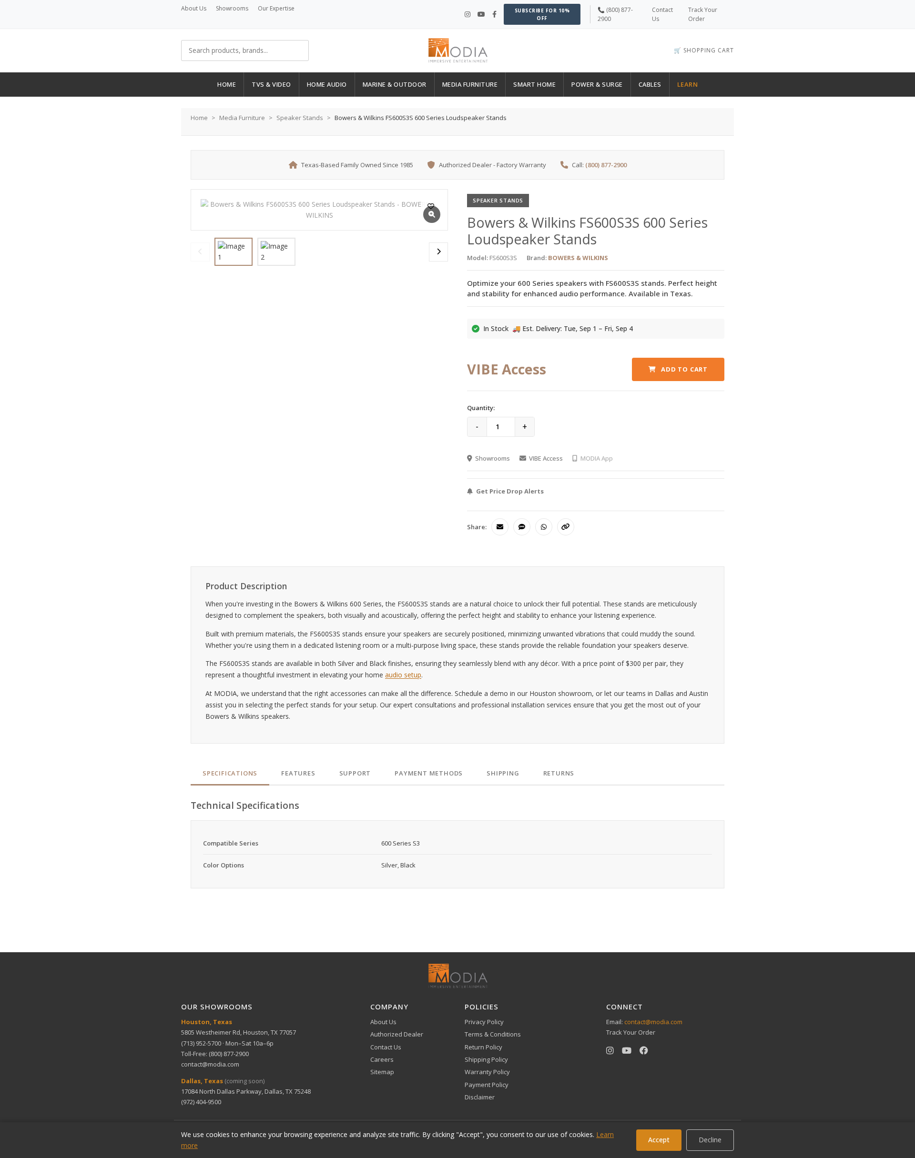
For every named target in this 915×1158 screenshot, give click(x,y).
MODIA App (596, 458)
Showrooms (232, 8)
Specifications (230, 773)
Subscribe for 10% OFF (542, 14)
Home (199, 117)
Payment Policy (486, 1084)
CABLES (650, 84)
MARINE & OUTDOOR (395, 84)
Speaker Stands (299, 117)
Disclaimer (480, 1097)
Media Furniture (242, 117)
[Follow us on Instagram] (467, 14)
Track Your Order (630, 1032)
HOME (226, 84)
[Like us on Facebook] (494, 14)
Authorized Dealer (396, 1034)
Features (298, 773)
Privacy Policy (484, 1021)
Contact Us (385, 1047)
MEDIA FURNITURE (470, 84)
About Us (193, 8)
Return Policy (483, 1047)
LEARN (687, 84)
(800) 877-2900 (606, 165)
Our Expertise (276, 8)
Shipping (503, 773)
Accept (659, 1139)
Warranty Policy (487, 1071)
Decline (710, 1139)
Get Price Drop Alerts (510, 491)
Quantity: (481, 407)
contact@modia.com (210, 1064)
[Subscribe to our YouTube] (481, 14)
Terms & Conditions (493, 1034)
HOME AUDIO (327, 84)
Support (355, 773)
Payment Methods (429, 773)
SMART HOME (534, 84)
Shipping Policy (486, 1059)
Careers (382, 1059)
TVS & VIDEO (271, 84)
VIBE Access (546, 458)
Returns (559, 773)
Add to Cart (684, 369)
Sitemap (382, 1071)
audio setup (403, 674)
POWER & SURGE (597, 84)
